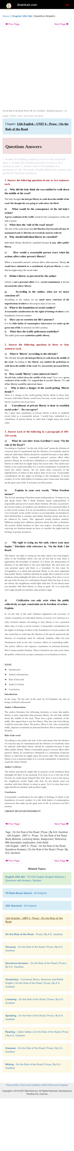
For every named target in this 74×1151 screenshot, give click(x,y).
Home (6, 16)
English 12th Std (22, 16)
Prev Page (14, 24)
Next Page (60, 24)
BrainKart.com (27, 5)
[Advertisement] (37, 67)
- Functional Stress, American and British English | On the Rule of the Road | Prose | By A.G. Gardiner (34, 983)
